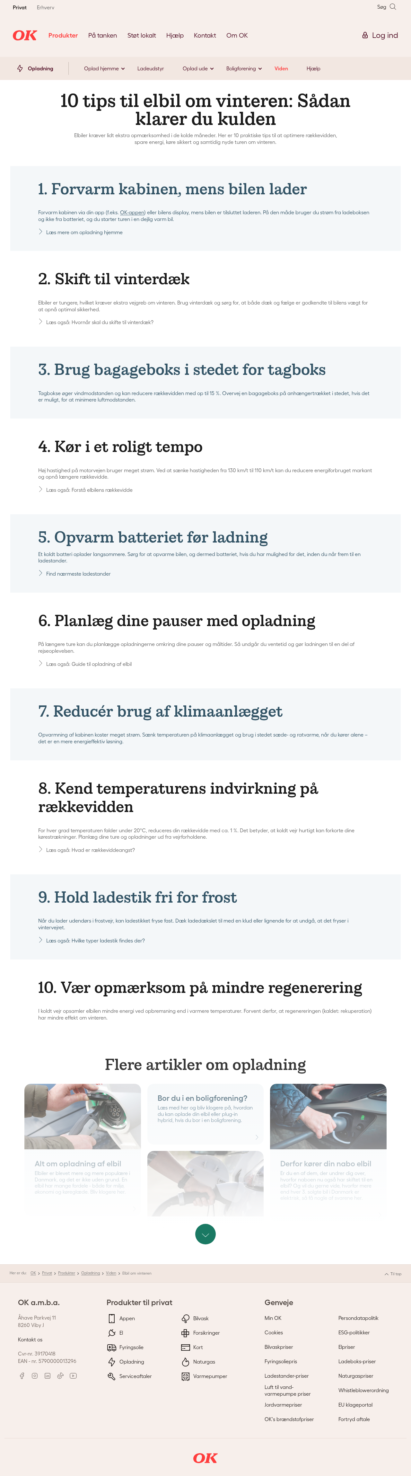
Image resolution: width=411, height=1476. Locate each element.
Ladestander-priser (287, 1376)
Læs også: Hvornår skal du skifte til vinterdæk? (99, 322)
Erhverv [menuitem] (45, 7)
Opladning (90, 1273)
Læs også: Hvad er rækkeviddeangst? (90, 850)
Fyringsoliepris (281, 1361)
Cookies (274, 1332)
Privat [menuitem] (20, 7)
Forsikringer (206, 1333)
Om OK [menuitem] (237, 35)
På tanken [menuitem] (102, 35)
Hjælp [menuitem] (175, 35)
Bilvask (200, 1318)
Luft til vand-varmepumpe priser (288, 1390)
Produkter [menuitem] (63, 35)
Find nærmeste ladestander (78, 574)
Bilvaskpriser (279, 1347)
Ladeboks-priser (357, 1361)
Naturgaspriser (355, 1376)
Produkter (66, 1273)
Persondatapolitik (358, 1318)
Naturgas (203, 1362)
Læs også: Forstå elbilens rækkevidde (89, 490)
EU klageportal (355, 1405)
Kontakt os (30, 1339)
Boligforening (241, 68)
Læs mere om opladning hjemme (84, 232)
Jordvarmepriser (283, 1405)
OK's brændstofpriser (289, 1419)
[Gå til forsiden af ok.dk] (25, 35)
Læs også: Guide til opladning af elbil (89, 664)
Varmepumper (209, 1376)
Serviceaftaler (135, 1376)
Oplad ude (195, 68)
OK (33, 1273)
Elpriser (346, 1347)
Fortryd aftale (354, 1419)
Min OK (273, 1318)
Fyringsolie (131, 1347)
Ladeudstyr (150, 68)
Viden (281, 68)
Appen (126, 1318)
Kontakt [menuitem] (205, 35)
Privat (47, 1273)
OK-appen (132, 212)
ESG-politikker (354, 1332)
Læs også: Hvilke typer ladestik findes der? (95, 940)
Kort (197, 1347)
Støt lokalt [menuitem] (141, 35)
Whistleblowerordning (363, 1390)
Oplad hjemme (101, 68)
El (120, 1333)
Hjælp (313, 68)
